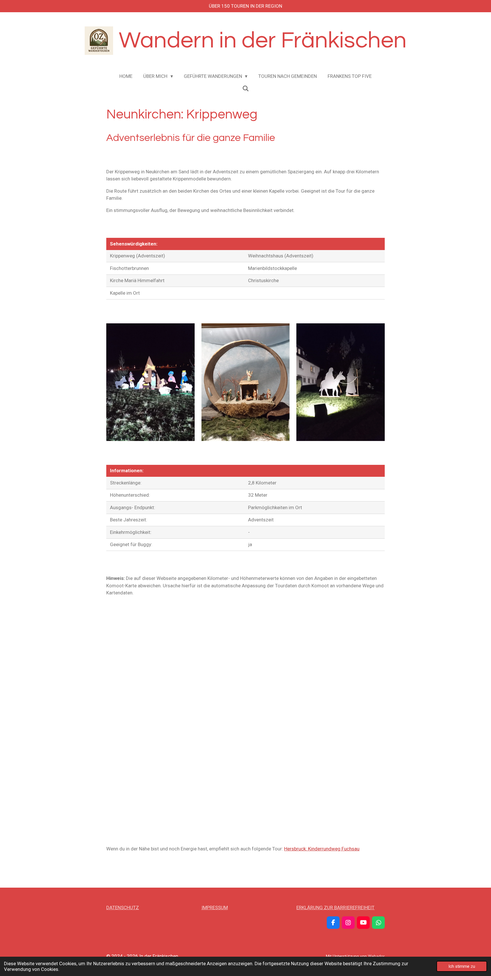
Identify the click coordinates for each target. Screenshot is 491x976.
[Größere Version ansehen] (150, 382)
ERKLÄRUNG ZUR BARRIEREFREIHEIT (335, 907)
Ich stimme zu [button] (461, 966)
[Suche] (245, 88)
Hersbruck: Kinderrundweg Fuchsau (321, 849)
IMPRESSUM (214, 907)
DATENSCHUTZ (122, 907)
